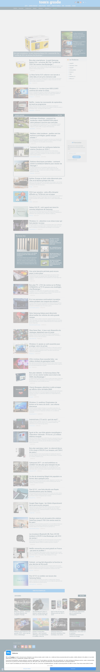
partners (13, 657)
